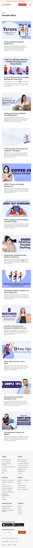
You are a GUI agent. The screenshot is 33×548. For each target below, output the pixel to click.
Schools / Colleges (7, 490)
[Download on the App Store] (7, 524)
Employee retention (7, 506)
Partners (20, 512)
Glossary (4, 468)
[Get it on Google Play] (18, 524)
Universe (20, 514)
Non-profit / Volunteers (8, 492)
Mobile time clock (6, 459)
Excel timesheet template (8, 467)
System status (21, 487)
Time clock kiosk (6, 461)
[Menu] (30, 4)
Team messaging (22, 461)
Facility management (7, 488)
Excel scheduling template (6, 464)
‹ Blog (3, 13)
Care (3, 484)
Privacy (12, 541)
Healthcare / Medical (7, 482)
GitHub (14, 544)
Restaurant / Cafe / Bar (8, 480)
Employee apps (22, 469)
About (19, 508)
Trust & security (22, 485)
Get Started (22, 4)
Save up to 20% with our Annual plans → (16, 1)
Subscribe (21, 532)
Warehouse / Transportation (6, 494)
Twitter (4, 544)
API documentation (23, 489)
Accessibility (5, 541)
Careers (20, 510)
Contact (20, 506)
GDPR (19, 483)
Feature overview (22, 459)
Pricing (19, 473)
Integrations (21, 471)
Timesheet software (23, 467)
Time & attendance (23, 465)
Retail (3, 497)
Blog (3, 472)
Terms (16, 541)
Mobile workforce (6, 508)
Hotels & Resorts (6, 486)
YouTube (9, 544)
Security (4, 499)
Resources (4, 470)
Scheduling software (23, 463)
